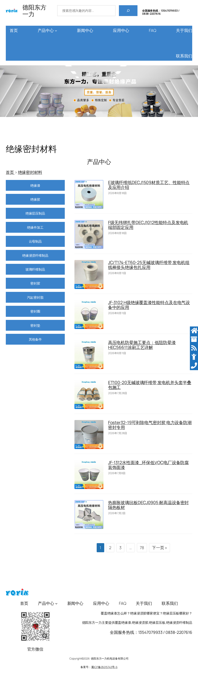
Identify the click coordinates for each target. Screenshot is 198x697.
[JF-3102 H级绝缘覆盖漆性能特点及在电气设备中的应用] (88, 314)
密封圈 (35, 311)
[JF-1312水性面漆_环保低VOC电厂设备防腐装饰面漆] (88, 474)
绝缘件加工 (35, 227)
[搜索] (128, 10)
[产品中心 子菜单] (56, 30)
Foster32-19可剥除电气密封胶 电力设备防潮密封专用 (150, 424)
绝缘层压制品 (35, 213)
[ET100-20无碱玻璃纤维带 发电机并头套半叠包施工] (88, 394)
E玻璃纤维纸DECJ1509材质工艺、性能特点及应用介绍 (149, 184)
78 (142, 547)
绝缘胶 (35, 199)
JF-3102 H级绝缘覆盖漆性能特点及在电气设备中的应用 (149, 304)
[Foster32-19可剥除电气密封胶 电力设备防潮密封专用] (88, 434)
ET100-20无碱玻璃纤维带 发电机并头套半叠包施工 (149, 384)
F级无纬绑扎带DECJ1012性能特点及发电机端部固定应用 (148, 224)
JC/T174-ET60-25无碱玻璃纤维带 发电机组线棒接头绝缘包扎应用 (148, 264)
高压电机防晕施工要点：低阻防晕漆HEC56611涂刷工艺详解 (142, 344)
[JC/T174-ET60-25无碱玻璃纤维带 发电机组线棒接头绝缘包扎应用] (88, 274)
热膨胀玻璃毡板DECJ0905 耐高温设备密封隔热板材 (148, 504)
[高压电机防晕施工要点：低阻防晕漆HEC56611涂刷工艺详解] (88, 354)
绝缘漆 (35, 185)
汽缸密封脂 (35, 297)
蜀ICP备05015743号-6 (104, 667)
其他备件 (35, 339)
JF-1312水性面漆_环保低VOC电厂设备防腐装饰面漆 (148, 464)
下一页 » (159, 547)
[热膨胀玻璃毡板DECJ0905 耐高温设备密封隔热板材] (88, 514)
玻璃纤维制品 (35, 269)
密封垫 (35, 325)
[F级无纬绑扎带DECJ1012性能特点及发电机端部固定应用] (88, 234)
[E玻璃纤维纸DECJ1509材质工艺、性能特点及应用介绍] (88, 194)
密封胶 (35, 283)
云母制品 (35, 241)
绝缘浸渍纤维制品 (35, 255)
